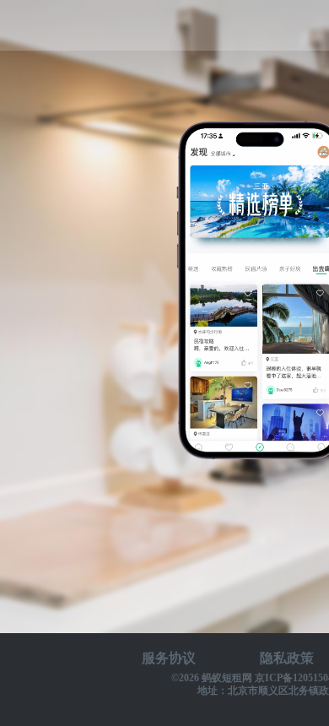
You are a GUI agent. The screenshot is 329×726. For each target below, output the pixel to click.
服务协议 (169, 658)
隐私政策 (287, 658)
